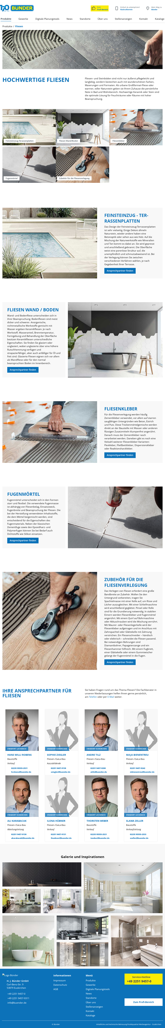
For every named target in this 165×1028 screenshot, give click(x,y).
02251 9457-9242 (137, 768)
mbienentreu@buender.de (142, 772)
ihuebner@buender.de (61, 838)
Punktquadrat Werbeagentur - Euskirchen (144, 1024)
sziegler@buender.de (60, 772)
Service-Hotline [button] (141, 977)
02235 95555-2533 (138, 834)
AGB (55, 989)
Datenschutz (60, 984)
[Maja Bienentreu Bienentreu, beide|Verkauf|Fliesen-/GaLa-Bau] (140, 729)
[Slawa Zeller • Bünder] (140, 796)
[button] (69, 976)
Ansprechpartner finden (120, 270)
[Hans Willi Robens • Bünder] (22, 729)
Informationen (62, 975)
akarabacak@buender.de (22, 838)
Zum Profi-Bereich (143, 1002)
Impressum (59, 980)
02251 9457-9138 (58, 768)
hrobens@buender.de (21, 772)
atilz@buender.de (98, 772)
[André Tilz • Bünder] (101, 729)
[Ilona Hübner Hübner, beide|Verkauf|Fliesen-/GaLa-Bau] (61, 796)
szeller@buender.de (139, 838)
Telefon (93, 696)
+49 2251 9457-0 (139, 981)
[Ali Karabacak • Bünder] (22, 796)
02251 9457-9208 (98, 768)
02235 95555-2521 (98, 834)
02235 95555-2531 (19, 768)
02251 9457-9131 (58, 834)
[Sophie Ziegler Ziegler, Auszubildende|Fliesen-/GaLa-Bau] (61, 729)
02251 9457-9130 (18, 834)
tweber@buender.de (99, 838)
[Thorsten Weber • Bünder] (101, 796)
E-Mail (111, 696)
